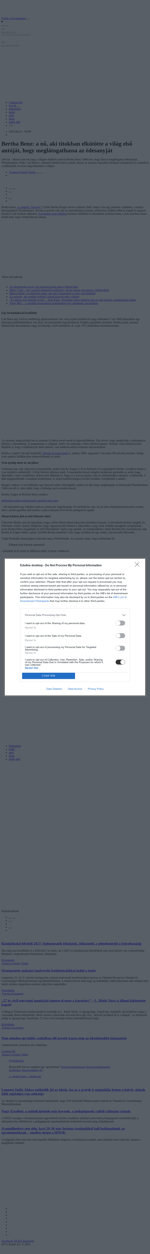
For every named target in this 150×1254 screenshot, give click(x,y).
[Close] (138, 565)
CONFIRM (48, 675)
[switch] (120, 623)
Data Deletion (54, 688)
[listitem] (75, 615)
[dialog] (75, 627)
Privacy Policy (96, 688)
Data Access (75, 688)
